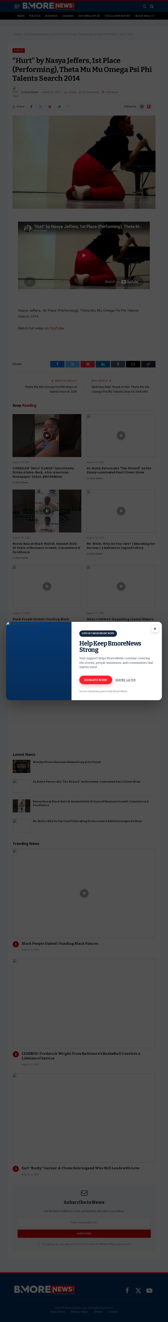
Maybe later (126, 680)
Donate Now (95, 680)
